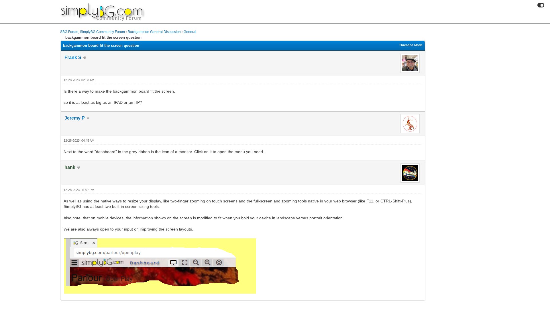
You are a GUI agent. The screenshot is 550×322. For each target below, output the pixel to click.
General (190, 32)
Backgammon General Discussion (154, 32)
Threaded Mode (411, 45)
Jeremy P (74, 118)
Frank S (72, 57)
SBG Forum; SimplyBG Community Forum (92, 32)
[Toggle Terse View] (540, 5)
